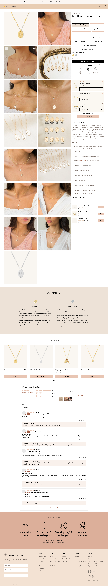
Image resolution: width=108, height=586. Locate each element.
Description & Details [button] (80, 122)
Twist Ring (82, 104)
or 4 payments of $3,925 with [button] (85, 65)
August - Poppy (96, 37)
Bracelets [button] (82, 6)
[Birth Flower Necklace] (102, 81)
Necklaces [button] (61, 6)
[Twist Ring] (102, 103)
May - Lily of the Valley (81, 33)
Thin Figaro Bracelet (82, 218)
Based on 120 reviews (27, 392)
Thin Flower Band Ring (83, 211)
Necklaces (78, 13)
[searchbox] (77, 391)
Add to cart (88, 61)
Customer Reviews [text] (32, 387)
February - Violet (97, 25)
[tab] (53, 380)
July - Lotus (79, 37)
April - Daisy (97, 29)
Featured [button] (43, 6)
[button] (100, 6)
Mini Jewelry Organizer (31, 1)
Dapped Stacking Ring (85, 93)
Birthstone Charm (81, 160)
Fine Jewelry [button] (52, 6)
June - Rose (98, 33)
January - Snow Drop (80, 25)
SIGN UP (16, 575)
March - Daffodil (80, 29)
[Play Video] (34, 49)
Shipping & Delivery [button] (79, 197)
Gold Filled (73, 55)
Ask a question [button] (81, 395)
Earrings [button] (74, 6)
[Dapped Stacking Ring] (102, 93)
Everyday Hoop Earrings (83, 205)
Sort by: (25, 404)
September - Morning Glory (81, 41)
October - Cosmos (97, 41)
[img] (30, 412)
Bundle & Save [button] (26, 6)
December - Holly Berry (88, 49)
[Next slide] (107, 362)
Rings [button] (68, 6)
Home (73, 13)
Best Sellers (36, 6)
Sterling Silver (76, 55)
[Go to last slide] (1, 362)
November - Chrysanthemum (88, 45)
